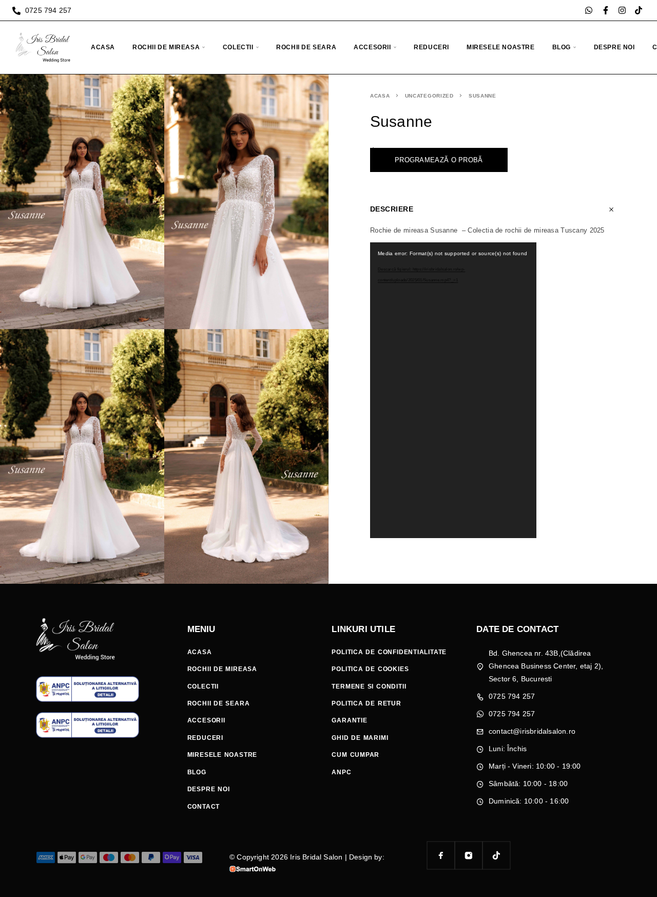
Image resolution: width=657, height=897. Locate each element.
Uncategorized (429, 96)
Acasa (103, 47)
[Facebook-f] (605, 10)
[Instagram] (622, 10)
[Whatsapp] (589, 10)
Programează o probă (439, 160)
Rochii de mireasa (166, 47)
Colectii (238, 47)
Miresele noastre (501, 47)
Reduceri (431, 47)
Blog (561, 47)
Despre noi (614, 47)
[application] (453, 390)
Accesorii (372, 47)
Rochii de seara (306, 47)
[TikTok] (496, 855)
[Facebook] (441, 855)
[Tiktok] (638, 10)
